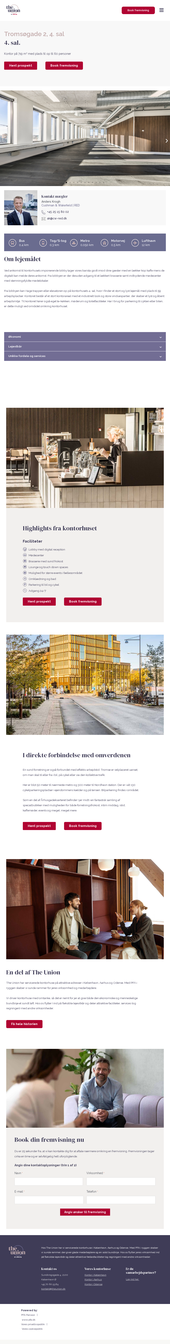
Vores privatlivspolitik (34, 1324)
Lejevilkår (15, 346)
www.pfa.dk (28, 1319)
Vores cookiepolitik (32, 1328)
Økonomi (14, 336)
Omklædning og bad (42, 579)
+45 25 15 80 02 (58, 211)
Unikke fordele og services (26, 356)
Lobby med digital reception (47, 549)
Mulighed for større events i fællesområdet (55, 573)
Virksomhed (95, 1173)
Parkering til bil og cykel (44, 584)
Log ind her (132, 1279)
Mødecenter (36, 555)
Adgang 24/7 (37, 590)
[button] (66, 182)
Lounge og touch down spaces (48, 567)
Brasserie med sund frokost (46, 561)
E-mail (19, 1191)
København (100, 1274)
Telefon (92, 1191)
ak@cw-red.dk (57, 218)
